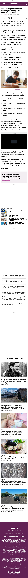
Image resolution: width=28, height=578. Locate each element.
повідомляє (6, 30)
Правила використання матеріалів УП (14, 534)
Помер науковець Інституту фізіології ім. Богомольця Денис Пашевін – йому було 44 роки (13, 381)
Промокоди (21, 536)
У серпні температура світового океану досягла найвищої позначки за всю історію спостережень (13, 287)
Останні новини (7, 273)
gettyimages (17, 89)
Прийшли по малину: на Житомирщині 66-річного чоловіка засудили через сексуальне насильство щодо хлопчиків (14, 298)
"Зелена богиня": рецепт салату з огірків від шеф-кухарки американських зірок (13, 293)
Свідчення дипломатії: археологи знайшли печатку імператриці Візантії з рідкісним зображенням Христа (13, 482)
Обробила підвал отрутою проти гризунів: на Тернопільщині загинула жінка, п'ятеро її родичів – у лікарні (13, 407)
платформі (20, 46)
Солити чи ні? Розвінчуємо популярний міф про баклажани (13, 303)
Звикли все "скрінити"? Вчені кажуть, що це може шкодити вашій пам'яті (13, 276)
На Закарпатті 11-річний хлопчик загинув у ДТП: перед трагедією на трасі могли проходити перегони (13, 281)
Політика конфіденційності (18, 533)
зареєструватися (6, 121)
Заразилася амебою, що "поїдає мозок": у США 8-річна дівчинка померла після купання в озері (11, 432)
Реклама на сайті (7, 533)
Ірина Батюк (4, 14)
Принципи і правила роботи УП (11, 536)
